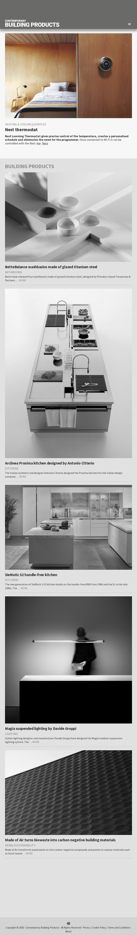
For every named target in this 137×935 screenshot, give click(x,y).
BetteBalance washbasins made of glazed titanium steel (51, 266)
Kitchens (11, 468)
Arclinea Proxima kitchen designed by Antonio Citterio (49, 463)
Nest (45, 143)
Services (40, 124)
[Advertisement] (71, 9)
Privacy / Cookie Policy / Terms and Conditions (107, 927)
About (68, 931)
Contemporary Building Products (42, 927)
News (9, 845)
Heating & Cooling (18, 124)
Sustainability (24, 845)
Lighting (11, 734)
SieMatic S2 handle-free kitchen (31, 574)
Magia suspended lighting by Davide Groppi (40, 728)
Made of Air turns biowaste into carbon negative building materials (60, 839)
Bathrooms (13, 272)
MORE (22, 280)
